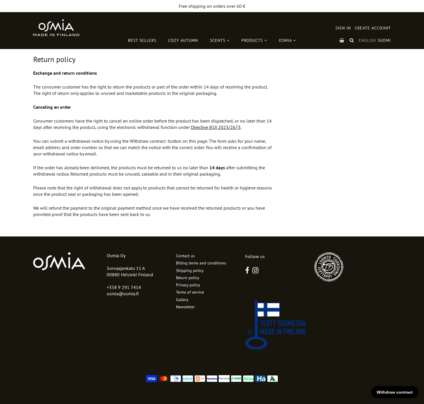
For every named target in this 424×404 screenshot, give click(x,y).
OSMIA (286, 40)
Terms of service (190, 292)
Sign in (343, 28)
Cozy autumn (183, 40)
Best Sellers (142, 40)
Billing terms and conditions (201, 263)
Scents (218, 40)
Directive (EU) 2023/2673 (216, 127)
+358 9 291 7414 (124, 287)
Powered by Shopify (223, 390)
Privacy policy (188, 285)
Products (252, 40)
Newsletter (185, 306)
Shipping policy (190, 270)
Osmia (203, 390)
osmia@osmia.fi (123, 293)
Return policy (187, 277)
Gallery (182, 299)
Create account (373, 28)
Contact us (185, 255)
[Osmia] (56, 27)
